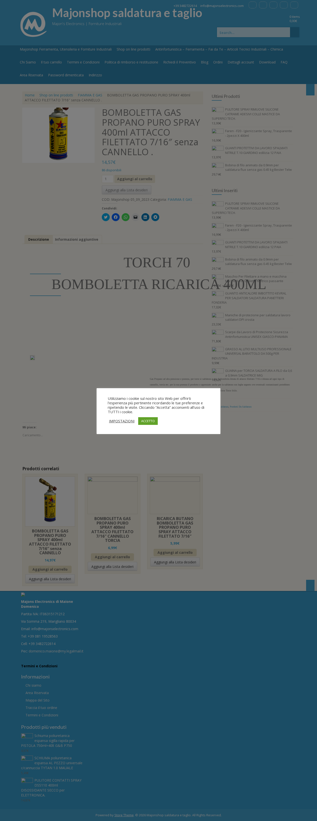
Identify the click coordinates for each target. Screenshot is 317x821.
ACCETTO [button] (148, 421)
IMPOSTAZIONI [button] (121, 421)
